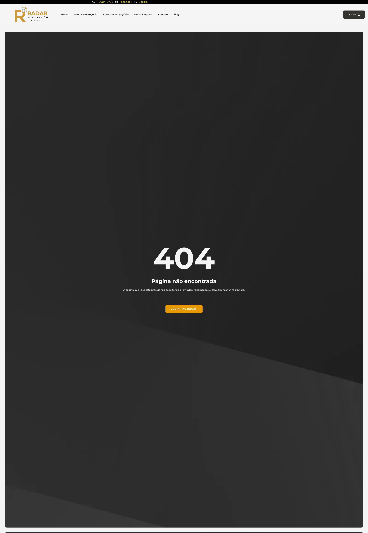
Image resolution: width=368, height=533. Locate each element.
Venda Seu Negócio (85, 14)
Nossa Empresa (143, 14)
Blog (176, 14)
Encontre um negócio (116, 14)
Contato (163, 14)
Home (64, 14)
